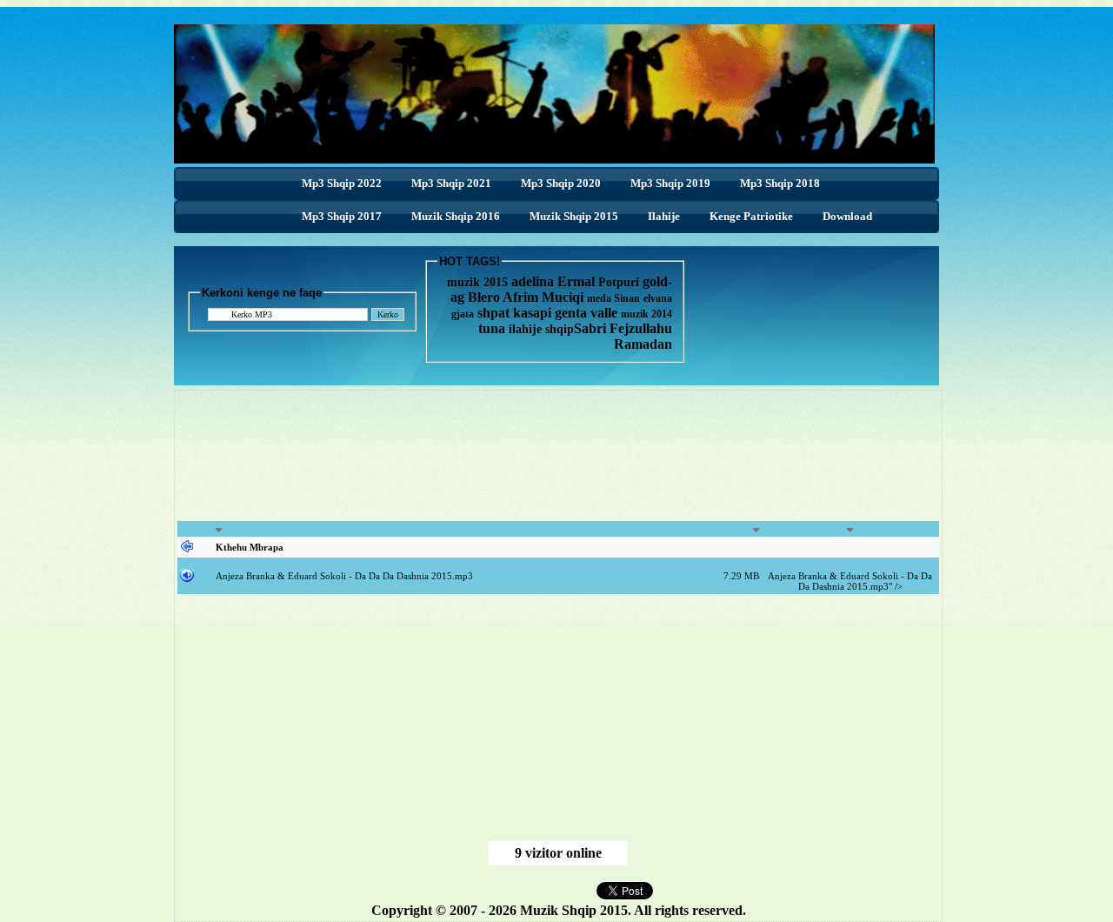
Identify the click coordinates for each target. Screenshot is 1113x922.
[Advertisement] (558, 457)
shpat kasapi (514, 312)
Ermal (577, 281)
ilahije (525, 329)
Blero (484, 297)
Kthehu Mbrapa (249, 547)
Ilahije (664, 216)
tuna (491, 328)
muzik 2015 (477, 282)
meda (599, 298)
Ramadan (643, 344)
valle (605, 312)
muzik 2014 (646, 314)
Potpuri (618, 282)
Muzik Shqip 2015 (574, 216)
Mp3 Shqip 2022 (342, 183)
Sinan (627, 298)
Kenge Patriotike (751, 216)
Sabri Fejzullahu (623, 328)
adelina (532, 281)
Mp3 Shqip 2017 (342, 216)
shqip (559, 329)
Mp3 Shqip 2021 (451, 183)
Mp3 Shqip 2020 (561, 183)
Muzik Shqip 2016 (455, 216)
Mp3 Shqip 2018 (780, 183)
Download (847, 216)
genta (571, 312)
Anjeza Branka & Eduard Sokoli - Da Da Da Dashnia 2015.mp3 (344, 576)
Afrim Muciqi (543, 297)
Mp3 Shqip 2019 (670, 183)
